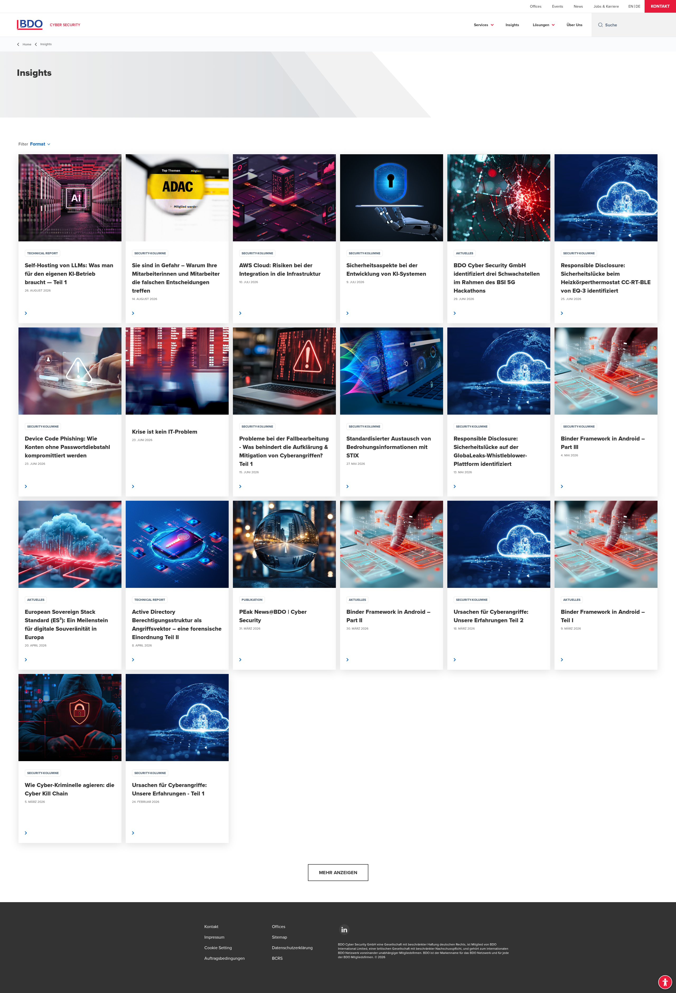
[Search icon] (600, 24)
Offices (536, 6)
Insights (512, 24)
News (578, 6)
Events (557, 6)
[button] (660, 6)
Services (481, 24)
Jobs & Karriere (606, 6)
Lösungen (541, 24)
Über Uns (575, 24)
